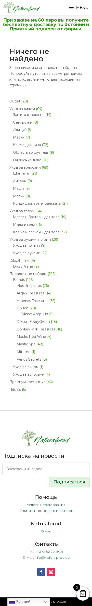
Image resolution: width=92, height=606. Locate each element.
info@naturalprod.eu (52, 557)
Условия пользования (46, 505)
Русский (22, 602)
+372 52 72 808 (50, 551)
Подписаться (69, 482)
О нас (46, 531)
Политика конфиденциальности (46, 510)
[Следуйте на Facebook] (41, 572)
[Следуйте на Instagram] (51, 572)
